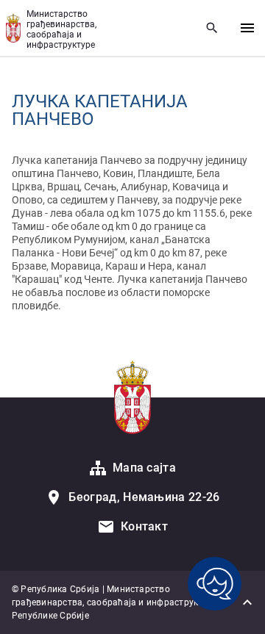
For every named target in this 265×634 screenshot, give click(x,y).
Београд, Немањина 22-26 (143, 497)
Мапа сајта (144, 468)
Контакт (144, 526)
